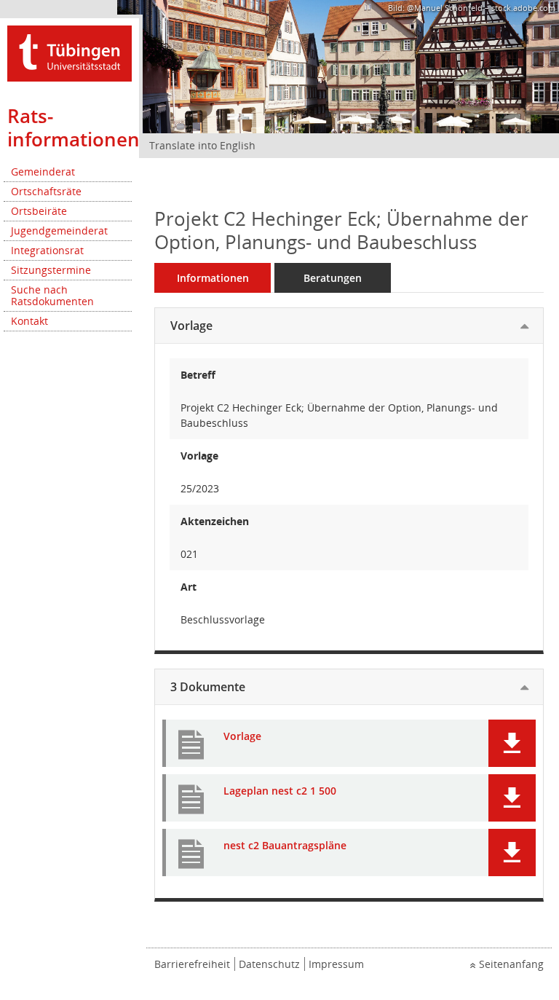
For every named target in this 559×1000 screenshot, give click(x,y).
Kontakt (29, 321)
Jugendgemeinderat (59, 230)
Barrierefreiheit (192, 964)
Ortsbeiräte (39, 211)
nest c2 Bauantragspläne (284, 846)
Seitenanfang (511, 964)
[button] (512, 743)
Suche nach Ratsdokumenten (52, 295)
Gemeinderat (43, 171)
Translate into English (202, 145)
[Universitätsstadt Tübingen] (69, 52)
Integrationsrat (47, 250)
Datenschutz (269, 964)
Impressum (336, 964)
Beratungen (333, 278)
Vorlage (191, 326)
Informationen (213, 278)
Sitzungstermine (51, 270)
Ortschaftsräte (46, 191)
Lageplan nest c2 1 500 (279, 791)
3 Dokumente (207, 687)
